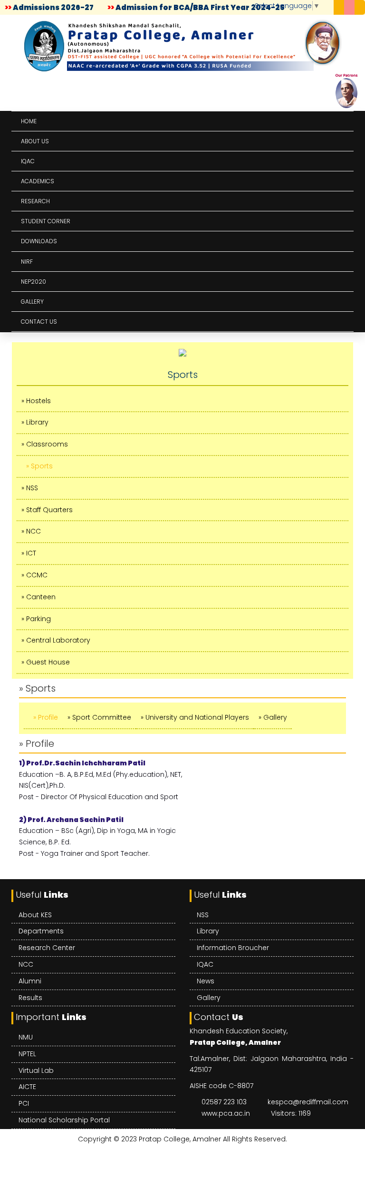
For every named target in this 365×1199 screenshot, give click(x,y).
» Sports (39, 466)
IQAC (28, 161)
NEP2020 (33, 281)
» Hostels (36, 401)
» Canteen (38, 597)
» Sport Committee (99, 717)
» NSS (29, 488)
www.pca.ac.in (226, 1113)
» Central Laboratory (55, 640)
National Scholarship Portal (64, 1120)
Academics (37, 181)
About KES (35, 915)
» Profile (45, 717)
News (205, 981)
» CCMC (34, 575)
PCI (24, 1103)
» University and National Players (195, 717)
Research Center (47, 947)
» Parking (36, 619)
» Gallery (273, 717)
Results (30, 997)
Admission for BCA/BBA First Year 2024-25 (198, 7)
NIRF (27, 262)
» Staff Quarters (47, 510)
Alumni (30, 981)
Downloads (39, 241)
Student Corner (45, 221)
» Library (34, 422)
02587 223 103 (224, 1102)
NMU (26, 1037)
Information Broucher (233, 947)
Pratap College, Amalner (180, 1139)
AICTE (27, 1086)
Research (35, 201)
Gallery (32, 301)
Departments (41, 931)
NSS (203, 915)
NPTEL (27, 1054)
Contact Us (39, 321)
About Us (35, 141)
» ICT (28, 553)
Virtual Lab (36, 1070)
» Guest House (45, 662)
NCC (26, 964)
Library (208, 931)
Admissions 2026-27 (51, 7)
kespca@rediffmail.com (308, 1102)
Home (29, 121)
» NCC (31, 531)
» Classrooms (44, 444)
